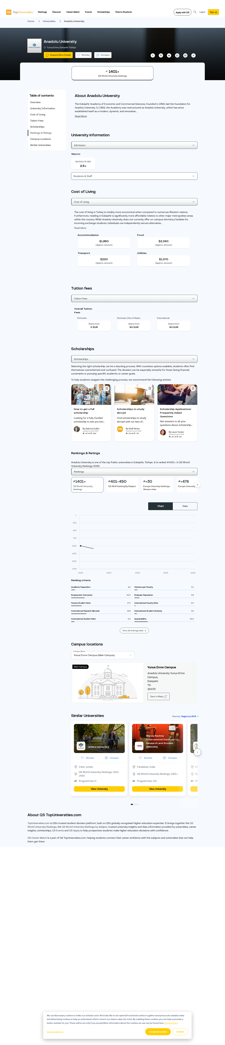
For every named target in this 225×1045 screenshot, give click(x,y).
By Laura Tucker (176, 432)
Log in (202, 12)
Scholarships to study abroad (130, 411)
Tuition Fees (36, 120)
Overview (35, 102)
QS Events (58, 830)
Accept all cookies (158, 1031)
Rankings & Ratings (41, 132)
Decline (180, 1031)
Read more (81, 116)
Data (185, 506)
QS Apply (74, 830)
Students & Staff (82, 176)
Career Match (73, 12)
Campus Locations (40, 139)
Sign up (213, 12)
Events (88, 12)
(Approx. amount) (104, 245)
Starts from (94, 323)
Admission (79, 145)
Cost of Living (37, 114)
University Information (42, 108)
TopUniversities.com (39, 823)
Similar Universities (40, 145)
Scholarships (103, 12)
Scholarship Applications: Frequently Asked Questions (175, 413)
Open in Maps (157, 696)
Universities (49, 21)
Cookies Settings (55, 1031)
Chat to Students (123, 12)
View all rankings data (132, 630)
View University (99, 788)
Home (31, 21)
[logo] (19, 12)
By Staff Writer (133, 428)
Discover (56, 12)
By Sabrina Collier (91, 428)
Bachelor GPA (83, 161)
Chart (161, 506)
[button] (197, 752)
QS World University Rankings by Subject (84, 826)
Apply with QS (182, 12)
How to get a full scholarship (84, 411)
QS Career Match (37, 837)
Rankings (42, 12)
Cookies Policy (171, 1023)
